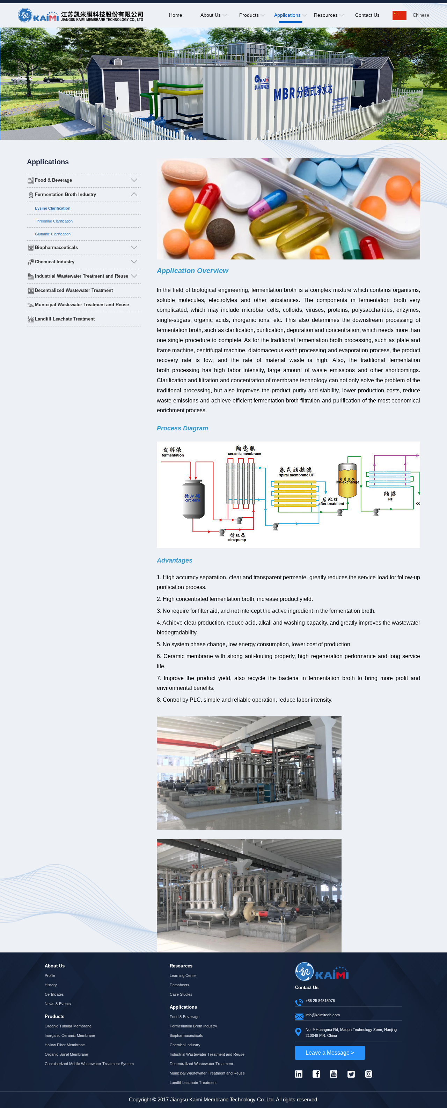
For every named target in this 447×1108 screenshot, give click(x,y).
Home (175, 15)
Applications (287, 15)
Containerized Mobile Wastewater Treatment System (89, 1064)
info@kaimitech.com (323, 1015)
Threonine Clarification (54, 221)
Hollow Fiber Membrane (65, 1045)
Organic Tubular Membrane (68, 1026)
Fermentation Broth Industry (65, 194)
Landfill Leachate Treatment (65, 319)
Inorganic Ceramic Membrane (70, 1035)
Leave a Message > (330, 1053)
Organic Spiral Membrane (66, 1054)
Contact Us (367, 15)
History (51, 985)
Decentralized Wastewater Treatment (74, 290)
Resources (326, 15)
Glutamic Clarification (53, 234)
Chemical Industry (54, 261)
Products (249, 15)
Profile (50, 975)
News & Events (58, 1004)
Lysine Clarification (53, 208)
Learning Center (183, 975)
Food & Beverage (53, 180)
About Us (210, 15)
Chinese (421, 15)
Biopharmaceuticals (56, 247)
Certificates (54, 994)
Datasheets (179, 985)
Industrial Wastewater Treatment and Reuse (81, 276)
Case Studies (181, 994)
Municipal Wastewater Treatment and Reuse (82, 304)
